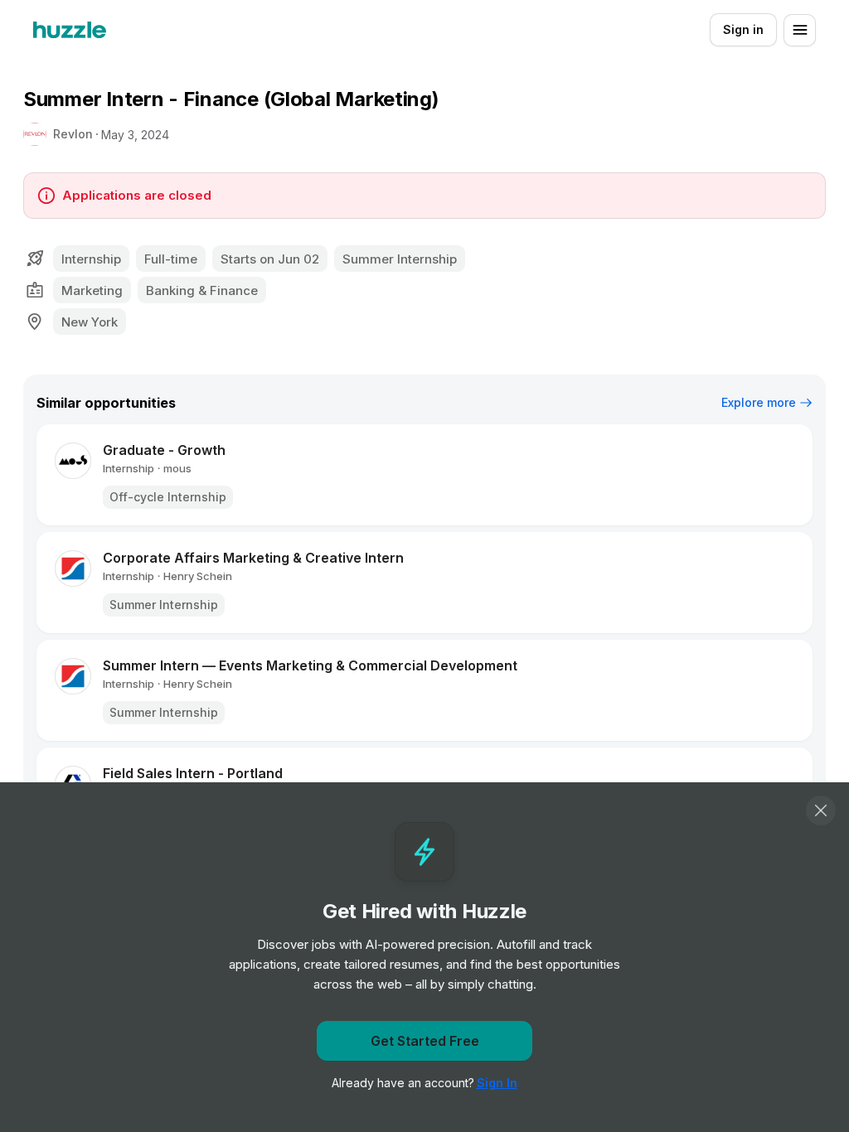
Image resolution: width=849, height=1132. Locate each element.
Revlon (73, 134)
